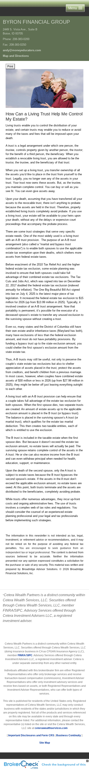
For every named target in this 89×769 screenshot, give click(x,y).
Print (10, 66)
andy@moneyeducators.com (22, 50)
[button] (75, 8)
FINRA (22, 655)
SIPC (29, 655)
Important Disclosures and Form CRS (31, 735)
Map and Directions (16, 55)
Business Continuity (68, 735)
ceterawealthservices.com (51, 728)
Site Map (44, 742)
